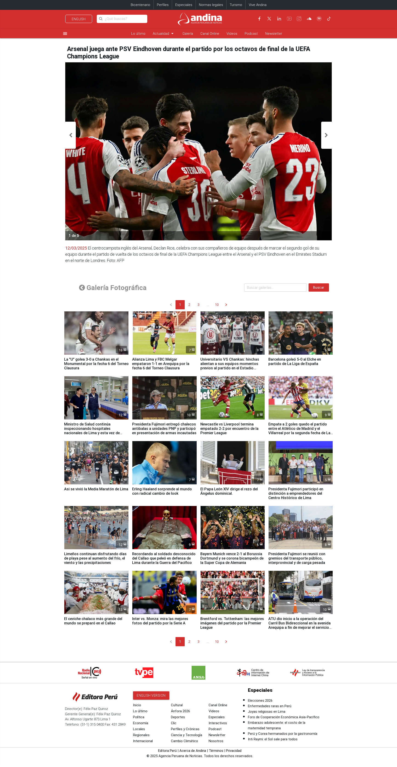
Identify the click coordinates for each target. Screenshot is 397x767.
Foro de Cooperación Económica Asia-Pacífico (283, 717)
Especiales (183, 5)
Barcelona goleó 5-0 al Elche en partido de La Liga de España (294, 361)
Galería (187, 34)
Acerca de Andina (192, 751)
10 (217, 305)
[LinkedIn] (279, 18)
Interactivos (218, 723)
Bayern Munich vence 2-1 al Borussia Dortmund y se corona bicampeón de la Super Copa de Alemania (232, 558)
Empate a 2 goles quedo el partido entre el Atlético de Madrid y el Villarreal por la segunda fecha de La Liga (299, 431)
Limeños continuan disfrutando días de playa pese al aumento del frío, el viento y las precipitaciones (95, 558)
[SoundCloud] (309, 18)
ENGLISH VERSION (151, 695)
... (208, 305)
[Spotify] (319, 18)
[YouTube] (289, 18)
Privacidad (233, 751)
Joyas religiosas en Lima (266, 712)
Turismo (236, 5)
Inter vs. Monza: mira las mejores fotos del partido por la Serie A (160, 621)
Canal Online (209, 34)
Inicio (137, 705)
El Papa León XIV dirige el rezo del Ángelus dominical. (229, 491)
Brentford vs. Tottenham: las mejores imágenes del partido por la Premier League (232, 623)
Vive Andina (258, 5)
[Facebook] (259, 18)
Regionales (141, 735)
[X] (269, 18)
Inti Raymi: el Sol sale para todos (273, 739)
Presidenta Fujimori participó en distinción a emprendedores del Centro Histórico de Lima (295, 493)
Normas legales (211, 5)
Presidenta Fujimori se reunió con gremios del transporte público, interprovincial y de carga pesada (296, 558)
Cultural (177, 705)
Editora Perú (167, 751)
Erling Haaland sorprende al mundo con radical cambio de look (162, 491)
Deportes (178, 717)
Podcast (251, 34)
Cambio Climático (184, 741)
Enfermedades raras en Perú (269, 706)
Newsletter (273, 34)
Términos (216, 751)
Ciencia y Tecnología (186, 735)
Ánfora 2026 (180, 711)
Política (138, 717)
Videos (232, 34)
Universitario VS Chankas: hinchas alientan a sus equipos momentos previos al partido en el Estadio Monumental (229, 366)
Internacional (143, 741)
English (79, 19)
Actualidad (164, 33)
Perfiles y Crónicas (185, 729)
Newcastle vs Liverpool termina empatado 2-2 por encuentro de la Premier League (229, 428)
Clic (173, 723)
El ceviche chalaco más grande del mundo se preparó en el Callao (93, 621)
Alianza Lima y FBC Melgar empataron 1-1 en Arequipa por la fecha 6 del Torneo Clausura (160, 363)
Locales (139, 729)
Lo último (138, 34)
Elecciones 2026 (260, 700)
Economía (140, 723)
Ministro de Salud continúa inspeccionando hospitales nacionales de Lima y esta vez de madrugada (92, 431)
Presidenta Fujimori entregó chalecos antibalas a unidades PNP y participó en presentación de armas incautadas (164, 428)
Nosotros (216, 741)
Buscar (318, 287)
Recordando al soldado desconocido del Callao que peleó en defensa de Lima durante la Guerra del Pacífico (164, 558)
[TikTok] (329, 18)
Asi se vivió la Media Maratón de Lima (96, 489)
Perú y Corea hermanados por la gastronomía (282, 734)
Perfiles (163, 5)
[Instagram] (299, 18)
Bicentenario (140, 5)
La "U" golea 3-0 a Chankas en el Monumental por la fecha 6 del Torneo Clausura (96, 363)
